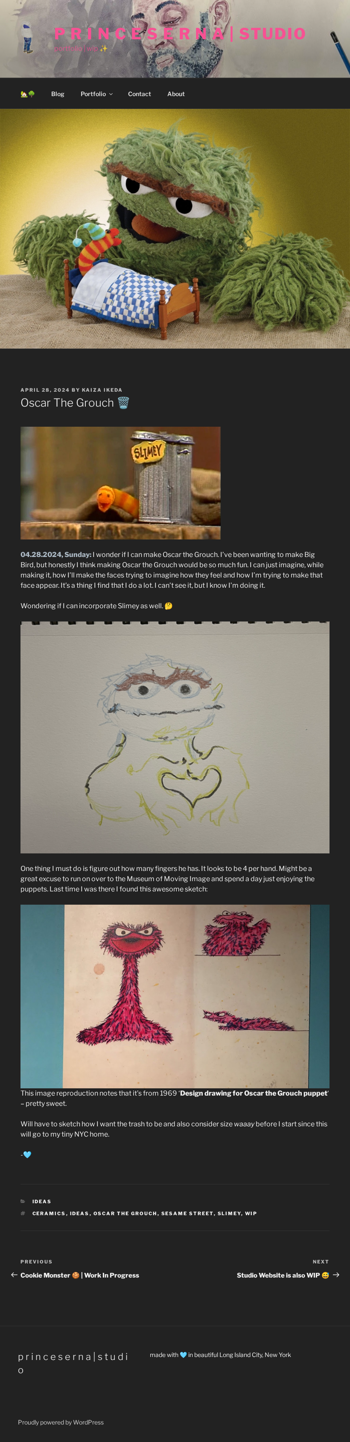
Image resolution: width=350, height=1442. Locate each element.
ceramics (49, 1213)
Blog (57, 93)
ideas (42, 1202)
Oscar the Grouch (125, 1213)
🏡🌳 (27, 93)
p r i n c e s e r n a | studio (180, 33)
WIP (251, 1213)
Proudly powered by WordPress (61, 1422)
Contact (139, 93)
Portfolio (93, 93)
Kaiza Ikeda (102, 390)
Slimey (229, 1213)
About (176, 93)
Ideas (80, 1213)
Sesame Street (187, 1213)
